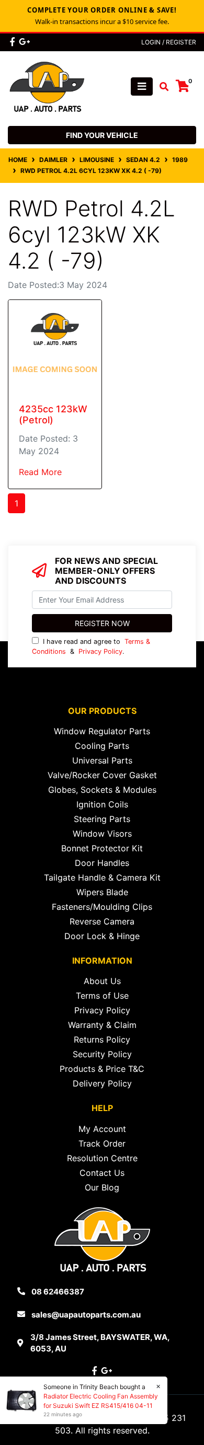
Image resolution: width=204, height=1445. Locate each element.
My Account (102, 1129)
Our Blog (102, 1187)
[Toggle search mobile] (161, 86)
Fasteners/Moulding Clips (102, 906)
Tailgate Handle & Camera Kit (102, 877)
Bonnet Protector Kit (102, 848)
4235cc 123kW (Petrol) (53, 414)
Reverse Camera (102, 921)
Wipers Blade (102, 892)
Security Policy (102, 1054)
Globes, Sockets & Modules (102, 789)
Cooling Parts (102, 746)
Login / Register (168, 42)
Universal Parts (102, 760)
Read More (40, 472)
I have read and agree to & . (91, 646)
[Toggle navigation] (142, 86)
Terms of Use (102, 995)
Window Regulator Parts (102, 731)
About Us (102, 981)
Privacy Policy (100, 651)
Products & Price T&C (102, 1068)
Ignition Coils (102, 804)
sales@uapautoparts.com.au (86, 1315)
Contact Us (102, 1172)
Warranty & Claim (102, 1025)
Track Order (102, 1143)
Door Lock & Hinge (102, 936)
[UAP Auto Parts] (47, 85)
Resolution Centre (102, 1158)
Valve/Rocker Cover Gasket (102, 775)
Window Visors (102, 833)
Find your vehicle (102, 135)
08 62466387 (57, 1292)
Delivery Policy (102, 1083)
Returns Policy (102, 1039)
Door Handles (102, 863)
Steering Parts (102, 819)
